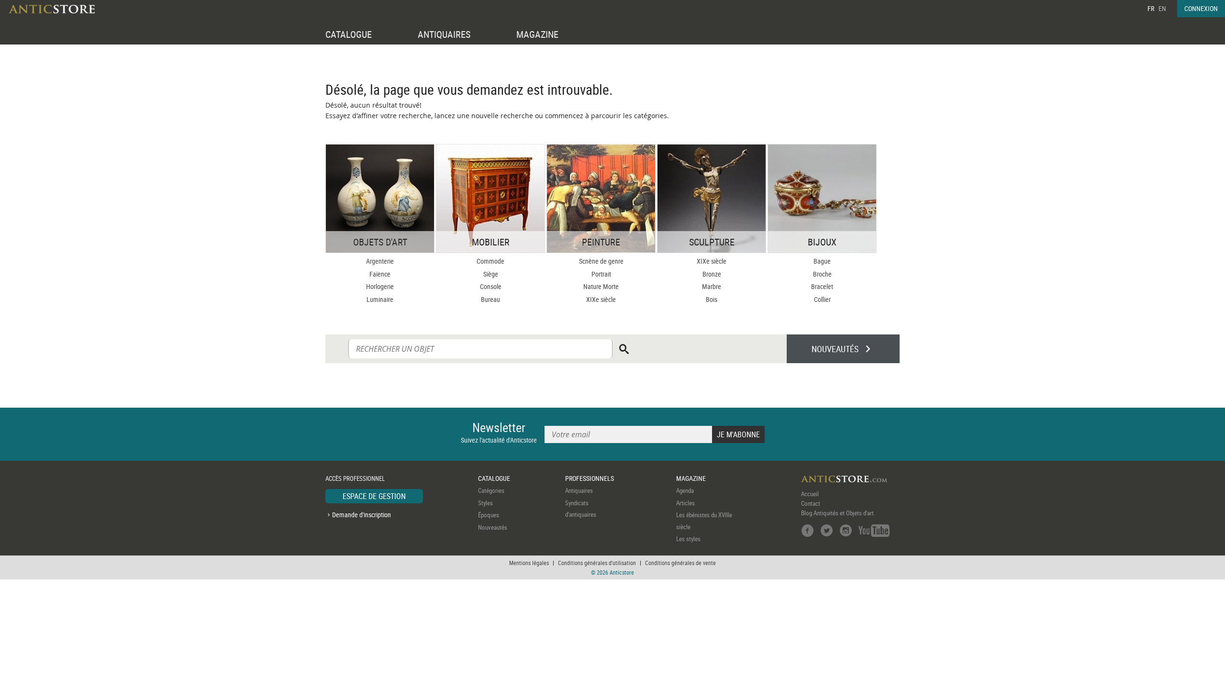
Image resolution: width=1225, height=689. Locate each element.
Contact (810, 503)
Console (490, 286)
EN (1162, 8)
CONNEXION (1201, 8)
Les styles (688, 538)
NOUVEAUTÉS (835, 349)
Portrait (601, 273)
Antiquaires (579, 490)
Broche (822, 273)
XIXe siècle (601, 299)
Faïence (379, 273)
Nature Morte (601, 286)
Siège (490, 273)
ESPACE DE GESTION (374, 496)
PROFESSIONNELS (589, 478)
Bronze (711, 273)
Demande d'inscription (361, 514)
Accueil (810, 493)
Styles (485, 503)
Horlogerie (380, 286)
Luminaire (380, 299)
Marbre (711, 286)
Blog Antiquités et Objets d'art (837, 513)
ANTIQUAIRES (444, 34)
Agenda (685, 490)
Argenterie (380, 261)
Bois (711, 299)
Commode (490, 261)
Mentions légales (529, 563)
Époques (488, 515)
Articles (685, 503)
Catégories (491, 490)
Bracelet (822, 286)
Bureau (490, 299)
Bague (822, 261)
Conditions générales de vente (680, 563)
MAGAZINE (537, 34)
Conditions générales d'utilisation (597, 563)
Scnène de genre (601, 261)
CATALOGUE (348, 34)
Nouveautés (492, 527)
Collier (822, 299)
